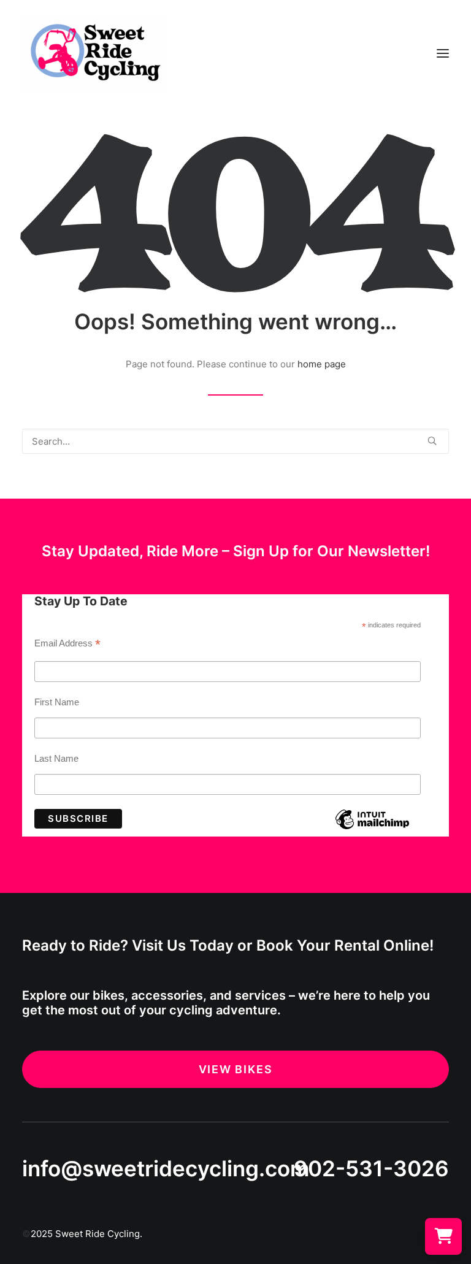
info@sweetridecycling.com (165, 1168)
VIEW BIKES (236, 1069)
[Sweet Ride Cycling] (94, 53)
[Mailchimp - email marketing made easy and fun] (372, 828)
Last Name (56, 758)
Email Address (67, 645)
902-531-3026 (371, 1168)
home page (321, 364)
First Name (56, 702)
